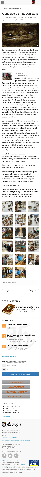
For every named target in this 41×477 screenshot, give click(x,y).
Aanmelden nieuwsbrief (13, 362)
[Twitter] (10, 455)
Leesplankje (9, 409)
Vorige (6, 291)
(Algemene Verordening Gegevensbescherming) (16, 440)
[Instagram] (16, 455)
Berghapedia (10, 301)
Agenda (7, 320)
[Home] (33, 2)
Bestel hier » (6, 416)
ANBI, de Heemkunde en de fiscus (11, 461)
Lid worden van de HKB (13, 407)
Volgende (34, 291)
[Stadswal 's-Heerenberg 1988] (20, 35)
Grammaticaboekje (12, 412)
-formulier (14, 437)
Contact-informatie (6, 437)
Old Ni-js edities (11, 410)
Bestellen (7, 404)
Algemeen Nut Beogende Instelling (14, 465)
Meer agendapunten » (9, 356)
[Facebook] (4, 455)
